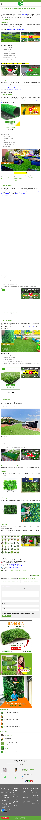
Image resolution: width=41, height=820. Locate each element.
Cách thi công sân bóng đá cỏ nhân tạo (14, 29)
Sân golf (28, 795)
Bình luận (4, 589)
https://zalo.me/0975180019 (14, 564)
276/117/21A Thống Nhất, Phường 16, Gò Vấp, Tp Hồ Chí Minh (6, 803)
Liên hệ (24, 817)
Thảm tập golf (25, 797)
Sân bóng (24, 795)
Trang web (4, 608)
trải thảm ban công (31, 326)
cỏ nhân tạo (24, 14)
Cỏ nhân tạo (11, 578)
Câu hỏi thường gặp (35, 803)
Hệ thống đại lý (16, 799)
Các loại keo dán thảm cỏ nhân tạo (13, 89)
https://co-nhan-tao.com (13, 567)
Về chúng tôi (15, 796)
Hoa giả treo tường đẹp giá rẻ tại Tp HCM (10, 581)
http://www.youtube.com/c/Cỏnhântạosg (17, 570)
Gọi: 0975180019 (5, 817)
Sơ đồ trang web (20, 817)
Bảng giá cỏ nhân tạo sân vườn (12, 87)
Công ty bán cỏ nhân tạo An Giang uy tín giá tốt (12, 712)
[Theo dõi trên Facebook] (25, 781)
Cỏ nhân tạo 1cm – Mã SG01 (10, 127)
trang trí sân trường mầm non (23, 192)
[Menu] (2, 4)
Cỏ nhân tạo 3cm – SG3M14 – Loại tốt (10, 391)
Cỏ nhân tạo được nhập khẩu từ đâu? (31, 581)
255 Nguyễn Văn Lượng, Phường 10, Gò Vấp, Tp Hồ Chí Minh (6, 799)
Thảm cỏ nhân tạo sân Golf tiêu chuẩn (14, 406)
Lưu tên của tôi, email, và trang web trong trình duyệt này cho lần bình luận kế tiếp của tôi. (19, 613)
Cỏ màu (24, 801)
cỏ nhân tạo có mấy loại (25, 578)
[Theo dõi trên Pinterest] (31, 781)
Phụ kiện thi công (26, 804)
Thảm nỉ (24, 798)
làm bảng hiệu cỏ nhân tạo (19, 193)
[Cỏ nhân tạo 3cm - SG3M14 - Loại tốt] (10, 378)
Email (3, 603)
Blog (16, 817)
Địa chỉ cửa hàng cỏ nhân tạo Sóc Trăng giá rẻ (12, 722)
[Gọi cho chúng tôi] (5, 777)
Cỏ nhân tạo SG (35, 575)
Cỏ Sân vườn (25, 791)
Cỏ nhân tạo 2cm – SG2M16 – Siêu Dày (10, 312)
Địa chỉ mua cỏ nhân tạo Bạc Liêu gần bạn (11, 719)
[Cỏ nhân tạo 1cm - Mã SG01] (10, 115)
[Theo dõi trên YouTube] (32, 781)
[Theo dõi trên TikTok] (27, 781)
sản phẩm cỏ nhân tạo (11, 763)
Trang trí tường (25, 792)
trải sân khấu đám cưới (26, 100)
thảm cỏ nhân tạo (32, 578)
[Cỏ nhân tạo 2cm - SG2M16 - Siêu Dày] (10, 299)
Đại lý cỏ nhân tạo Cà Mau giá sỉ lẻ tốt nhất (11, 715)
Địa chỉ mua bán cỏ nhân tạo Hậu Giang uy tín (12, 726)
